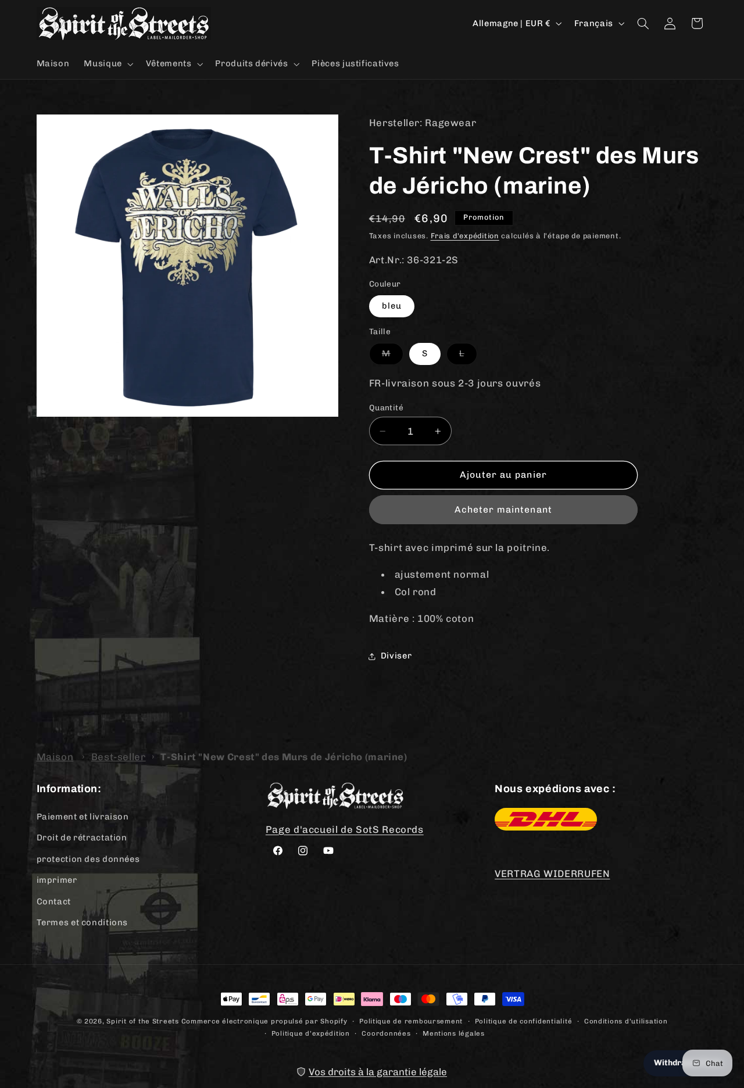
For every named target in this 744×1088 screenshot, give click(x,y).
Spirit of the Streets (142, 1021)
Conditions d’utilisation (626, 1021)
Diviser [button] (396, 655)
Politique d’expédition (310, 1033)
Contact (54, 901)
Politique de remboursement (411, 1021)
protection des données (88, 859)
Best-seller (118, 757)
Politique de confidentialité (524, 1021)
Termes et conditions (82, 922)
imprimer (57, 880)
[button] (107, 64)
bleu (392, 305)
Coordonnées (386, 1033)
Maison (55, 757)
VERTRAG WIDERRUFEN (552, 873)
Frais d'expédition (465, 235)
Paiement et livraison (83, 816)
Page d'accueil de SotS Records (345, 829)
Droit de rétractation (82, 837)
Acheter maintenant (503, 509)
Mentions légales (454, 1033)
